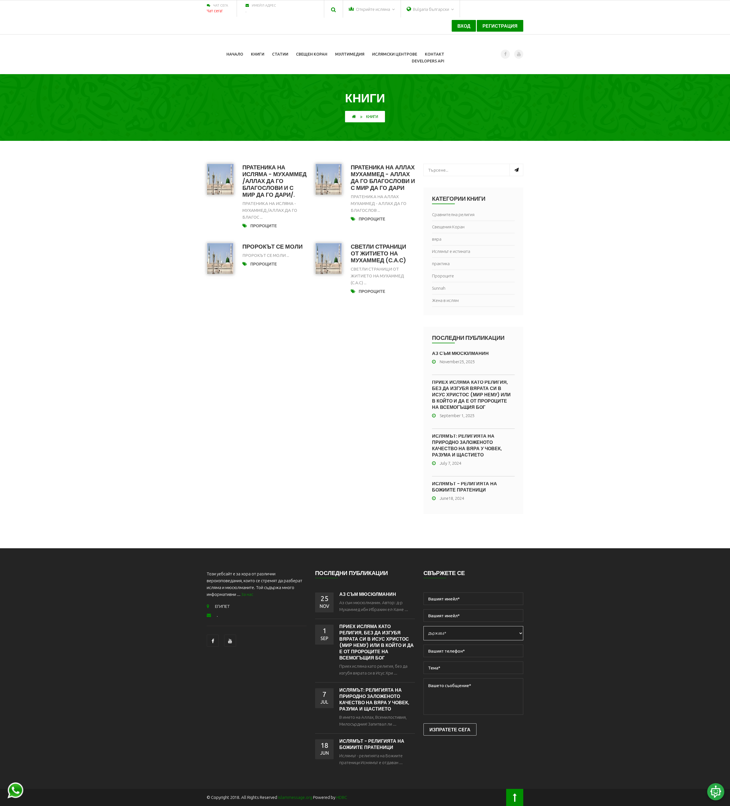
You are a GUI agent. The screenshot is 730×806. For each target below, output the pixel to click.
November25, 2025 (457, 361)
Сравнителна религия (453, 214)
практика (441, 263)
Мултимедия (349, 54)
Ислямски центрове (394, 54)
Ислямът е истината (451, 251)
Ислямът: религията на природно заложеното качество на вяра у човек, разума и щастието (467, 445)
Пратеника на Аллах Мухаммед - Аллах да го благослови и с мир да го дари (383, 177)
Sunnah (438, 288)
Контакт (434, 54)
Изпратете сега (450, 729)
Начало (234, 54)
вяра (436, 239)
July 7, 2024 (450, 463)
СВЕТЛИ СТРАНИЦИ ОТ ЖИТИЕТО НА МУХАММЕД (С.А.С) (378, 253)
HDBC (341, 797)
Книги (257, 54)
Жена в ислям (445, 300)
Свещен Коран (311, 54)
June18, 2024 (452, 498)
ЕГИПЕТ (222, 606)
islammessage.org (295, 797)
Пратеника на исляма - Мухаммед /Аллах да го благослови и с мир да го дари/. (274, 181)
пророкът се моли (272, 247)
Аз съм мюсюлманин (460, 353)
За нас (247, 594)
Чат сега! (214, 11)
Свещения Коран (448, 226)
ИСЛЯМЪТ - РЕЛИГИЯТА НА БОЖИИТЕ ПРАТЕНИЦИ (464, 486)
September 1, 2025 (457, 415)
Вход (463, 26)
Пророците (263, 225)
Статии (280, 54)
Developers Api (428, 61)
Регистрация (500, 26)
